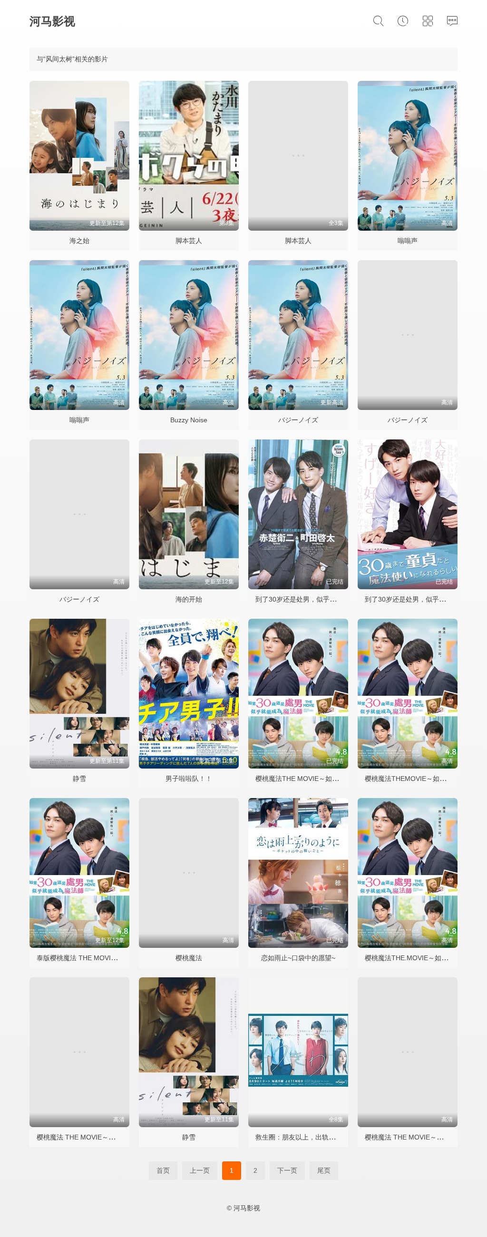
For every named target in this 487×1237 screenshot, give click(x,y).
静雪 (79, 778)
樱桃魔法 (188, 958)
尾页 (324, 1170)
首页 (163, 1170)
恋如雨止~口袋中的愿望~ (298, 958)
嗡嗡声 (408, 240)
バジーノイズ (298, 420)
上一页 (200, 1170)
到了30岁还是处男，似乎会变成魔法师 (422, 599)
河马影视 (52, 21)
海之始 (79, 240)
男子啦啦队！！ (189, 778)
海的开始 (188, 599)
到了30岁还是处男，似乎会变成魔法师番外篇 (322, 599)
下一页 (287, 1170)
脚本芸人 (188, 240)
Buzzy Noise (188, 420)
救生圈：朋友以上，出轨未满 (298, 1137)
